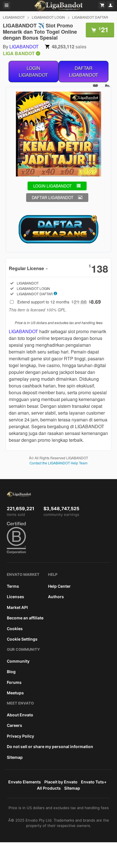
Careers (14, 725)
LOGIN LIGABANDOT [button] (52, 186)
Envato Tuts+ (93, 781)
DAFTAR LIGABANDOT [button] (53, 197)
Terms (13, 586)
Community (18, 661)
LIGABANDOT (14, 17)
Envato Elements (24, 781)
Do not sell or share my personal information (50, 746)
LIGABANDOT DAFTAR (90, 17)
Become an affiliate (25, 617)
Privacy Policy (20, 736)
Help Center (59, 586)
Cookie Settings (22, 639)
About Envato (20, 714)
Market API (17, 607)
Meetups (15, 692)
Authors (56, 596)
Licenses (15, 596)
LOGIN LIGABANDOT (33, 71)
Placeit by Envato (61, 781)
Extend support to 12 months (59, 301)
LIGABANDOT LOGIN (48, 17)
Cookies (15, 628)
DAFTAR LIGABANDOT (83, 71)
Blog (11, 671)
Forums (14, 682)
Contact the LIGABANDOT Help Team (58, 462)
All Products (49, 788)
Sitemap (15, 757)
